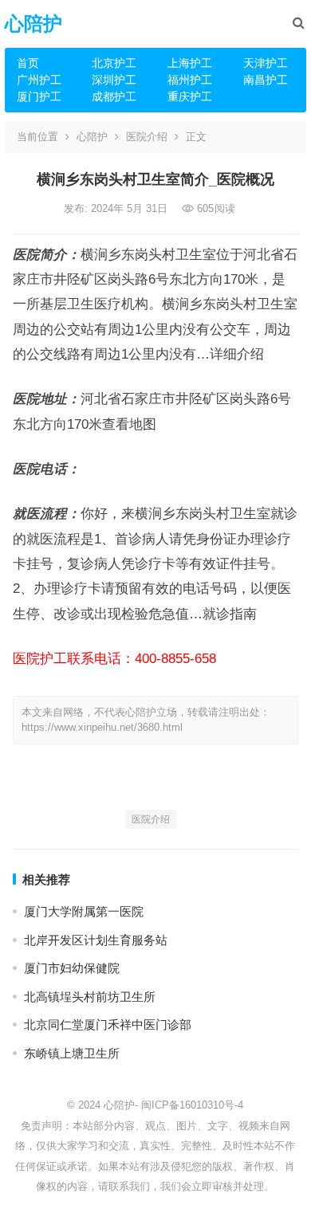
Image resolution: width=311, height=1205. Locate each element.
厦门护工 (39, 96)
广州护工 (39, 79)
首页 (28, 63)
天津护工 (265, 63)
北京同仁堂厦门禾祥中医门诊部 (107, 1024)
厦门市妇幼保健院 (72, 968)
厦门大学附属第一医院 (84, 911)
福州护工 (189, 79)
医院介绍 (146, 137)
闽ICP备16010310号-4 (192, 1105)
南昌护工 (265, 79)
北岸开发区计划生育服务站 (95, 940)
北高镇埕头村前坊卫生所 (90, 996)
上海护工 (189, 63)
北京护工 (114, 63)
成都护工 (114, 96)
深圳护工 (114, 79)
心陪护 (33, 23)
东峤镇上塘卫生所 (72, 1053)
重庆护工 (189, 96)
